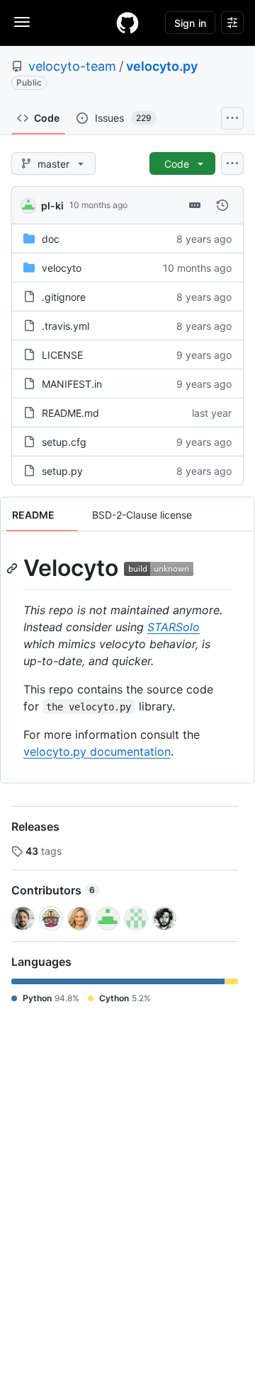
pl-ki (52, 206)
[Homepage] (127, 22)
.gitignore (64, 297)
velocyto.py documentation (97, 751)
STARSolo (173, 627)
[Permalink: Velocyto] (13, 568)
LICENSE (62, 355)
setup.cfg (64, 442)
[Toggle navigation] (22, 22)
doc (51, 239)
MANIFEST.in (72, 384)
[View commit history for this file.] (222, 205)
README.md (70, 413)
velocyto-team (72, 66)
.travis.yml (65, 326)
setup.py (62, 471)
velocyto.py (162, 66)
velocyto (61, 268)
